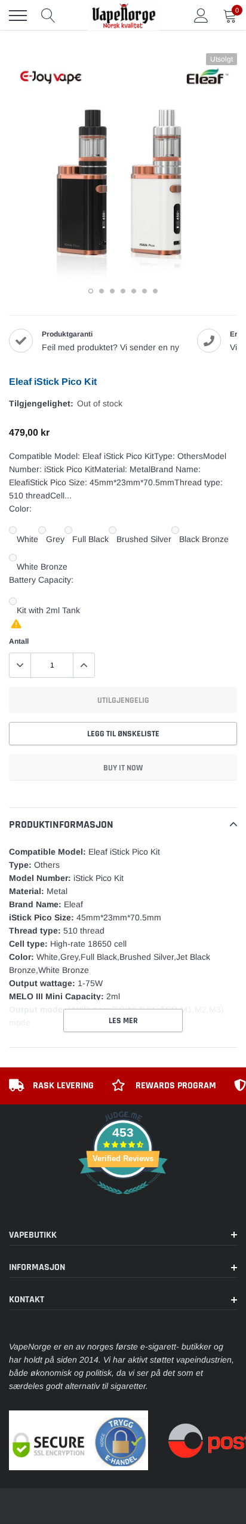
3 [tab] (112, 291)
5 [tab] (133, 291)
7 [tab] (155, 291)
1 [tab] (90, 291)
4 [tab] (123, 291)
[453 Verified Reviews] (123, 1200)
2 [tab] (101, 291)
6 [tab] (144, 291)
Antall (19, 641)
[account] (201, 15)
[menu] (18, 16)
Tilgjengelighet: (41, 403)
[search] (48, 15)
